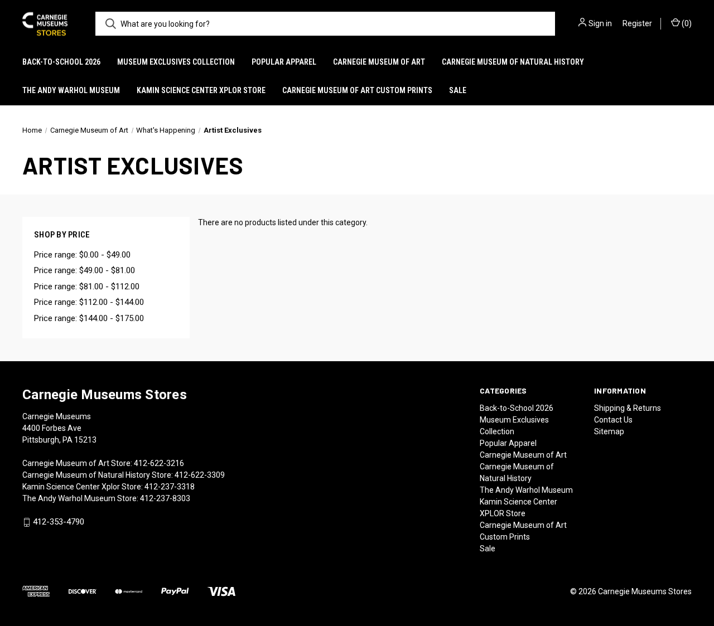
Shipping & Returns (627, 408)
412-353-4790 (58, 522)
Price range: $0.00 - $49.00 (82, 255)
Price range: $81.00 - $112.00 (86, 287)
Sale (457, 90)
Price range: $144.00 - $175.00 (89, 318)
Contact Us (613, 419)
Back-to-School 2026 (61, 61)
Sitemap (609, 431)
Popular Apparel (284, 61)
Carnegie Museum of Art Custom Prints (357, 90)
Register (637, 23)
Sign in (600, 23)
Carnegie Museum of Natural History (513, 61)
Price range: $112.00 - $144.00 (89, 302)
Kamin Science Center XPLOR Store (201, 90)
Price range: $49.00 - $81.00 (84, 270)
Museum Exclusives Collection (176, 61)
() (686, 23)
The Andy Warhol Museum (71, 90)
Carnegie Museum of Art (379, 61)
